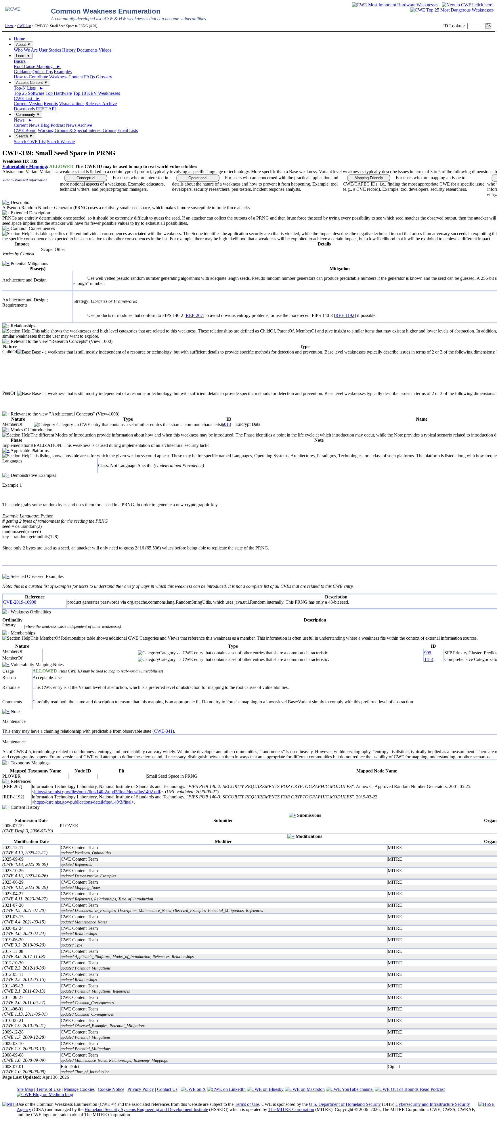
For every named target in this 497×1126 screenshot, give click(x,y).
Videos (105, 50)
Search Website (61, 141)
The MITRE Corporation (291, 1109)
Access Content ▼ (32, 82)
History (69, 50)
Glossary (104, 76)
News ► (23, 120)
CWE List (24, 26)
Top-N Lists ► (29, 88)
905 (427, 652)
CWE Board (25, 130)
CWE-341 (163, 731)
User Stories (50, 50)
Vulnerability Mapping (24, 166)
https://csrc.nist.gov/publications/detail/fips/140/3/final (82, 802)
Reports (51, 103)
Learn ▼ (23, 56)
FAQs (89, 76)
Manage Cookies (79, 1089)
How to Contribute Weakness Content (48, 76)
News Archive (79, 125)
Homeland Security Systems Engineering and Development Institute (146, 1109)
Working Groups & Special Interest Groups (77, 130)
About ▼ (23, 44)
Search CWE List (30, 141)
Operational (197, 178)
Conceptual (86, 178)
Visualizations (71, 103)
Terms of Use (48, 1089)
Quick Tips (43, 71)
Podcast (58, 125)
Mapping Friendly (369, 178)
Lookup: (457, 25)
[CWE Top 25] (452, 9)
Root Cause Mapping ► (37, 66)
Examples (63, 71)
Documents (87, 50)
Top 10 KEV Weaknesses (96, 93)
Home (9, 26)
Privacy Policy (140, 1089)
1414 (428, 659)
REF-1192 (344, 315)
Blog (45, 125)
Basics (20, 61)
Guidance (22, 71)
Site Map (25, 1089)
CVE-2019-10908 (19, 602)
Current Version (28, 103)
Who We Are (26, 50)
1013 (226, 424)
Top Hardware (58, 93)
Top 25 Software (29, 93)
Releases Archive (101, 103)
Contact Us (167, 1089)
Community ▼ (28, 114)
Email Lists (127, 130)
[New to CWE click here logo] (468, 4)
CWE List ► (27, 98)
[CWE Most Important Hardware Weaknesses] (395, 4)
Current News (26, 125)
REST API (46, 108)
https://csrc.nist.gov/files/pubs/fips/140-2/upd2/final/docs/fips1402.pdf (97, 791)
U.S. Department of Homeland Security (345, 1104)
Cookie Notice (111, 1089)
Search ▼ (24, 136)
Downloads (24, 108)
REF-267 (194, 315)
